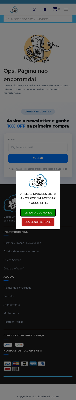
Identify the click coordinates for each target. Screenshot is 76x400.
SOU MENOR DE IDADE (38, 221)
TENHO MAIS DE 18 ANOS (38, 212)
